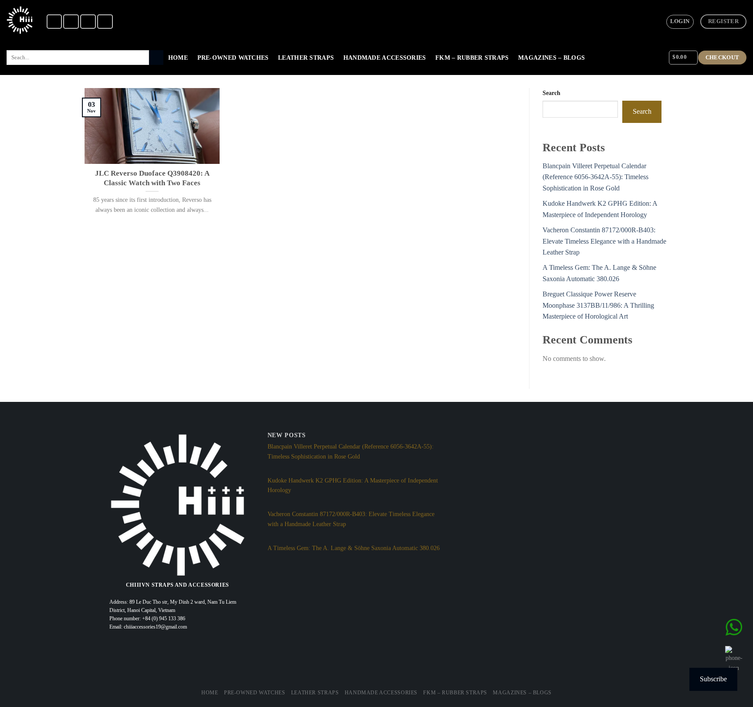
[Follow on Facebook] (54, 21)
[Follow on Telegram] (105, 21)
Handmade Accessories (384, 57)
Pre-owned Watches (233, 57)
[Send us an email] (88, 21)
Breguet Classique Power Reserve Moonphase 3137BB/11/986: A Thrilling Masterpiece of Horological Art (598, 305)
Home (178, 57)
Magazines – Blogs (551, 57)
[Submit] (156, 57)
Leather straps (306, 57)
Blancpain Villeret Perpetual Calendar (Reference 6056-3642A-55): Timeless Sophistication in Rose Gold (595, 177)
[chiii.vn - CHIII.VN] (20, 20)
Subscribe (713, 679)
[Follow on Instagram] (71, 21)
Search (551, 92)
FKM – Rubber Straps (472, 57)
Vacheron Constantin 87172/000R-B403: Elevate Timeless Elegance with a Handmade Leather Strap (604, 241)
